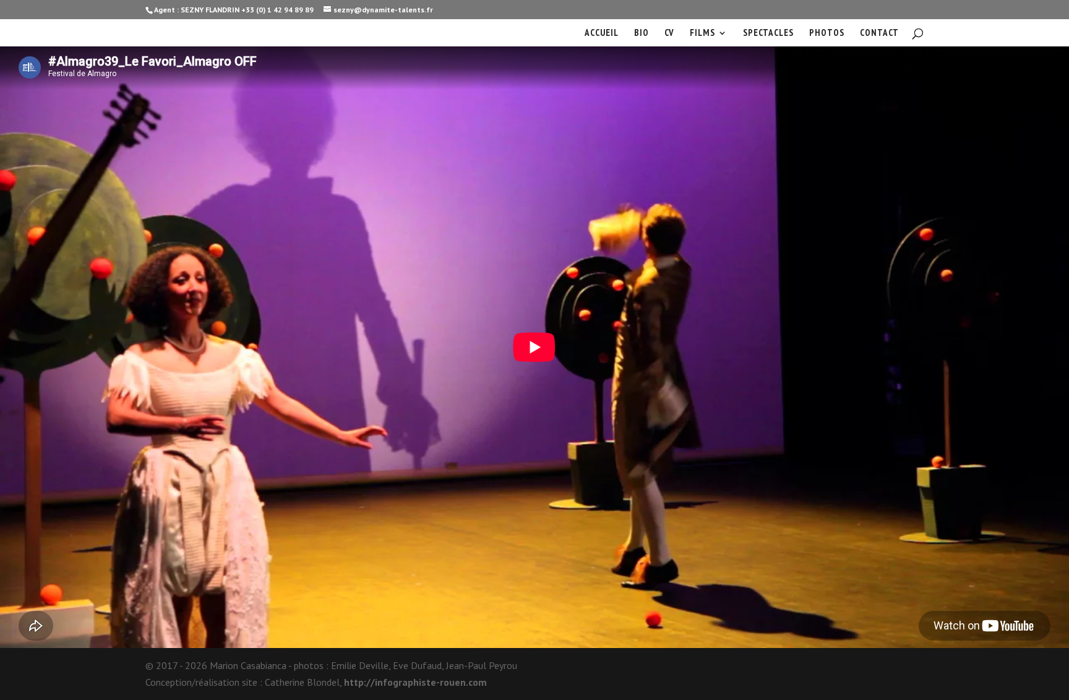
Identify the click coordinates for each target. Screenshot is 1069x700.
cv (669, 33)
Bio (641, 33)
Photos (826, 33)
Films (702, 33)
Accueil (602, 33)
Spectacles (768, 33)
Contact (879, 33)
